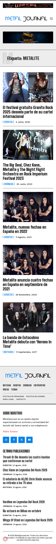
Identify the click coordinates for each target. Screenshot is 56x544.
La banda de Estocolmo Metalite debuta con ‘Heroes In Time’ (27, 342)
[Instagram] (6, 440)
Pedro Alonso (10, 431)
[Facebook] (14, 440)
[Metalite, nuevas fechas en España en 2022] (28, 207)
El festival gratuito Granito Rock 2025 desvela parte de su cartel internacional (28, 112)
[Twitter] (21, 440)
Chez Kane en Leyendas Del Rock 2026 (25, 470)
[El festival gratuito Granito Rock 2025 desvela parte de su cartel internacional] (28, 87)
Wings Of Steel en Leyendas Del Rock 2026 (28, 520)
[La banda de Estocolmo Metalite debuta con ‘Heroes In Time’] (28, 317)
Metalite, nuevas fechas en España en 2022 (24, 229)
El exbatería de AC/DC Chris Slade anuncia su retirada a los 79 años (27, 481)
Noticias (8, 352)
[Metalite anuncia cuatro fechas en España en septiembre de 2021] (28, 260)
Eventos (8, 122)
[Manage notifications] (5, 539)
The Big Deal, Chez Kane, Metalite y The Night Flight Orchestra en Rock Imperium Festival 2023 (25, 171)
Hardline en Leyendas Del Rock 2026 (24, 502)
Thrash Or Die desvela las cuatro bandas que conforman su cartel (26, 459)
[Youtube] (29, 440)
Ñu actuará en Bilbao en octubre (22, 511)
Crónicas (8, 184)
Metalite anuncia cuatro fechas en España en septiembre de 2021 (28, 284)
